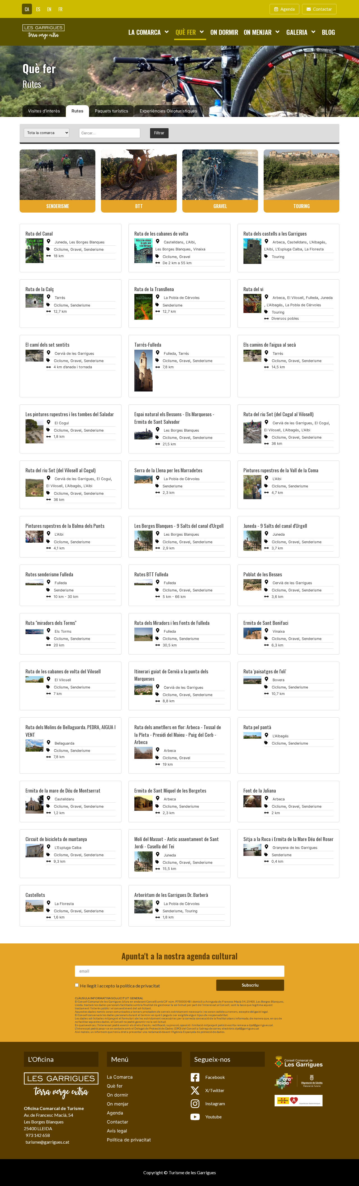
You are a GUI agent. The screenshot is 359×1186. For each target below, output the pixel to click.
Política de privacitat (129, 1140)
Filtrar (159, 133)
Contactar (117, 1122)
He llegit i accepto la (120, 985)
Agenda (115, 1113)
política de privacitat (140, 985)
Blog (328, 31)
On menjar (257, 31)
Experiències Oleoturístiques (168, 111)
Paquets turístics (111, 111)
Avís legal (117, 1131)
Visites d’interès (44, 111)
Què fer (186, 31)
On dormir (224, 31)
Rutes (77, 111)
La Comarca (144, 31)
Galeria (296, 31)
